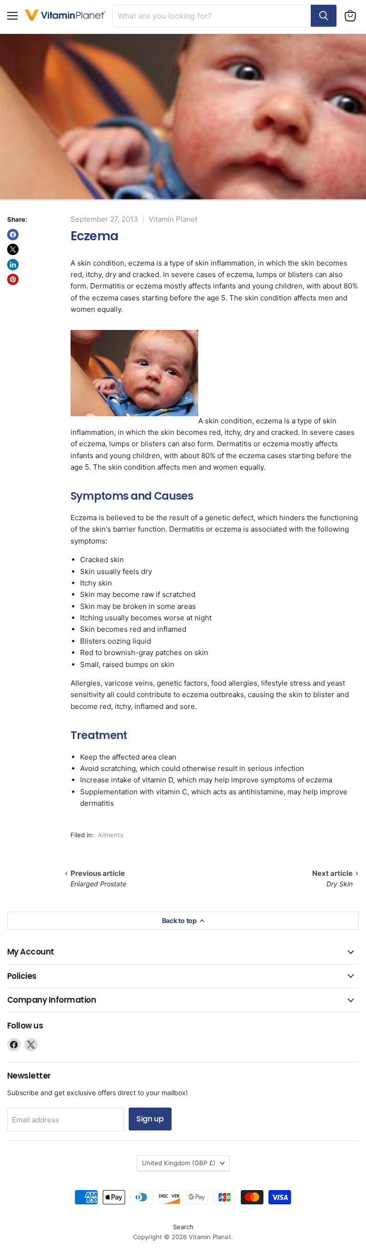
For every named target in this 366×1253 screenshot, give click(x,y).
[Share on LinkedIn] (13, 264)
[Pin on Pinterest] (13, 279)
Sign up (150, 1118)
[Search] (323, 16)
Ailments (110, 835)
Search (183, 1227)
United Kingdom (178, 1163)
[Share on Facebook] (13, 234)
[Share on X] (13, 249)
